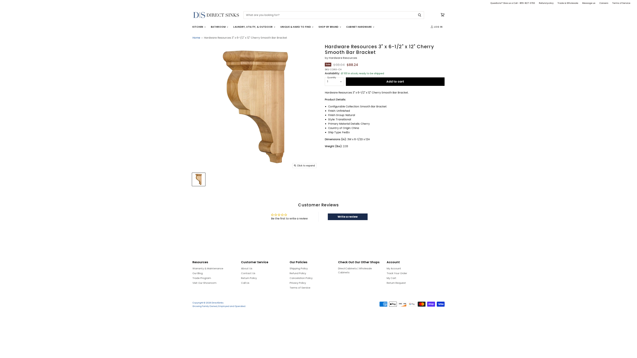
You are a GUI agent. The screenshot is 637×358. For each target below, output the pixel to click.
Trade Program (201, 278)
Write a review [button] (348, 217)
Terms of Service (621, 3)
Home (196, 37)
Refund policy (546, 3)
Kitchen (198, 27)
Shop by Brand (328, 27)
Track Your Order (397, 273)
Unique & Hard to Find (296, 27)
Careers (603, 3)
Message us (588, 3)
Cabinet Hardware (359, 27)
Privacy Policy (298, 283)
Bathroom (218, 27)
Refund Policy (298, 273)
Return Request (396, 283)
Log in (438, 27)
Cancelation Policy (301, 278)
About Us (246, 268)
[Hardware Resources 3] (198, 179)
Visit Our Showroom (204, 283)
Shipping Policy (299, 268)
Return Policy (249, 278)
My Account (394, 268)
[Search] (419, 15)
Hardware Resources (343, 58)
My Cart (391, 278)
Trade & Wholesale (568, 3)
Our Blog (197, 273)
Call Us (245, 283)
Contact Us (248, 273)
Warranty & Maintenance (207, 268)
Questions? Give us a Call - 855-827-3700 (512, 3)
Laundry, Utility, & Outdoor (253, 27)
